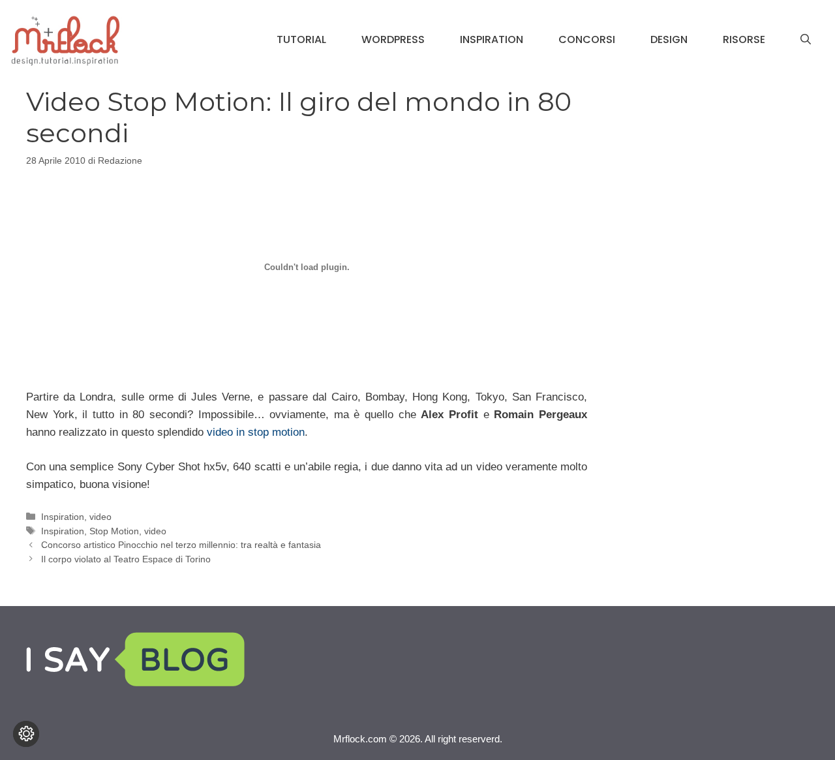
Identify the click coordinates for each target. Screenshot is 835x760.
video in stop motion (256, 432)
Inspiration (491, 39)
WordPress (393, 39)
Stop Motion (114, 531)
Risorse (744, 39)
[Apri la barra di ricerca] (805, 39)
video (100, 516)
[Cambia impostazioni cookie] (26, 734)
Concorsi (586, 39)
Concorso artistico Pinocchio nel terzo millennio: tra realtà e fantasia (181, 545)
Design (669, 39)
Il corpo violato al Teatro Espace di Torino (126, 559)
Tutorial (301, 39)
